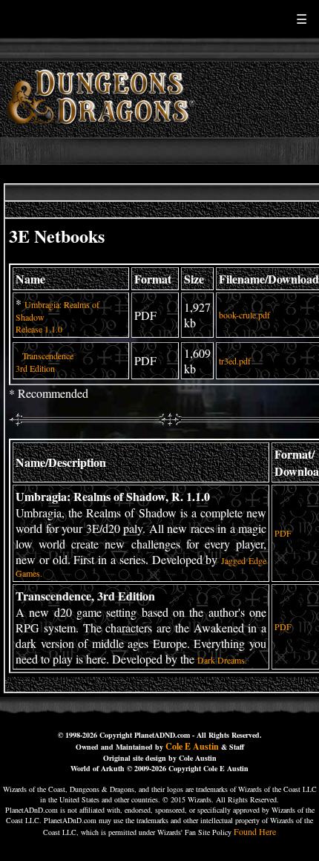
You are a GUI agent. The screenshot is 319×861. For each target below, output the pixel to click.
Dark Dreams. (222, 660)
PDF (283, 533)
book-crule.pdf (244, 315)
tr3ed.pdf (235, 361)
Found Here (255, 831)
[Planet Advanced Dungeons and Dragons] (102, 133)
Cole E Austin (192, 746)
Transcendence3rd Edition (44, 362)
